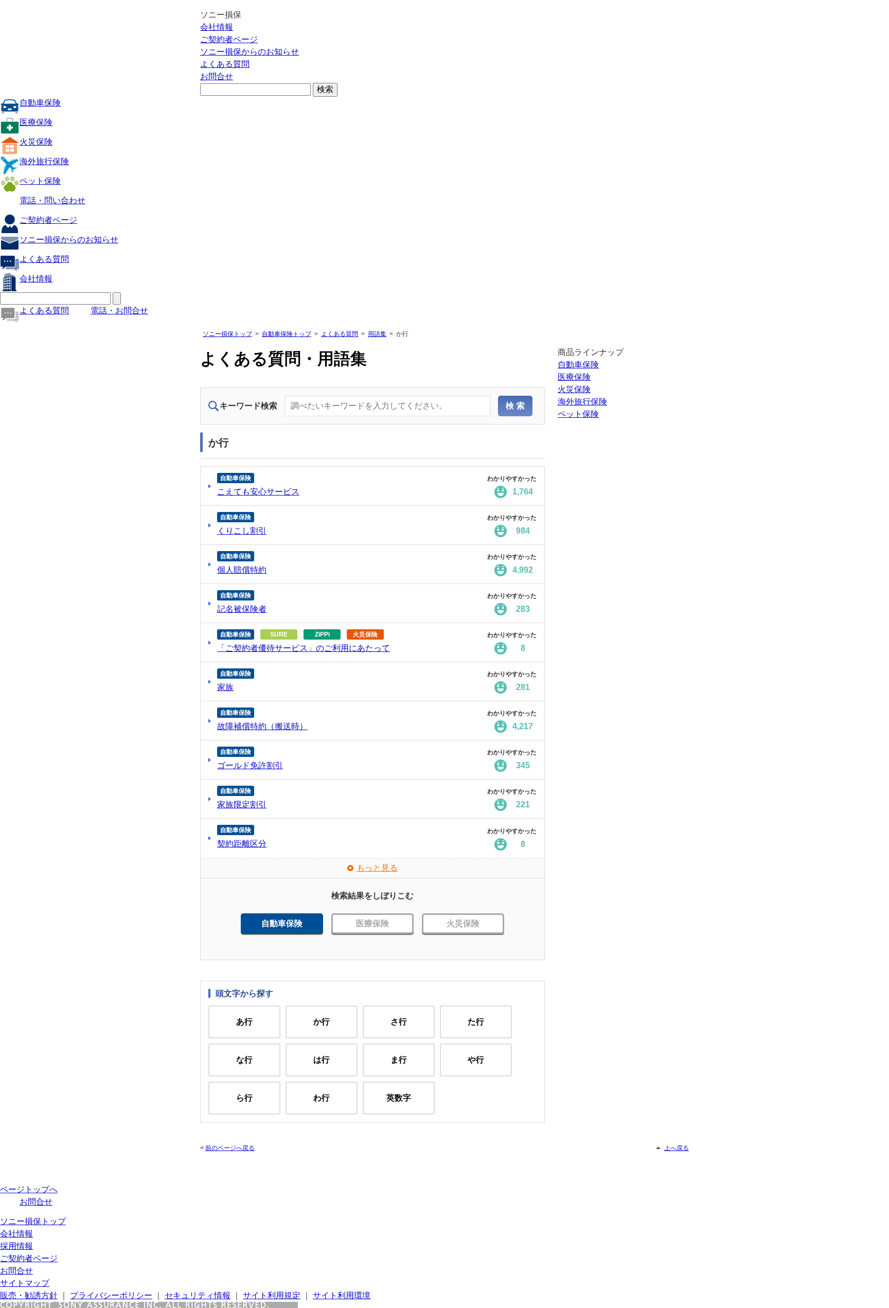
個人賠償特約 (241, 569)
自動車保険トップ (286, 334)
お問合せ (216, 76)
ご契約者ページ (229, 39)
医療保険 (36, 122)
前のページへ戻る (230, 1148)
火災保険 (36, 141)
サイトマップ (24, 1283)
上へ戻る (676, 1148)
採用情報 (16, 1246)
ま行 (398, 1059)
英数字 (398, 1097)
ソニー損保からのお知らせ (249, 51)
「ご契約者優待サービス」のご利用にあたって (303, 648)
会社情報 (216, 27)
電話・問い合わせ (52, 200)
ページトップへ (29, 1189)
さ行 (398, 1021)
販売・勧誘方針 (29, 1295)
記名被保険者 (241, 609)
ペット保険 (40, 180)
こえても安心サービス (258, 491)
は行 (321, 1059)
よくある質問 (225, 64)
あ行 (244, 1021)
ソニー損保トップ (227, 334)
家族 (225, 687)
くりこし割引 (241, 530)
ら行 (244, 1097)
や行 (476, 1059)
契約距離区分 (241, 843)
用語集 (377, 334)
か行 (321, 1021)
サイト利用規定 (271, 1295)
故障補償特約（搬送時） (262, 726)
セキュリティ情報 (197, 1295)
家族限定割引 (241, 804)
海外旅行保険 (44, 161)
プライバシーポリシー (111, 1295)
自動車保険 (40, 102)
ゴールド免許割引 (250, 765)
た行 (476, 1021)
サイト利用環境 (341, 1295)
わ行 (321, 1097)
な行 (244, 1059)
